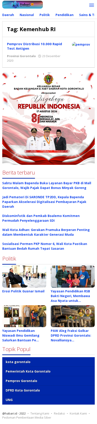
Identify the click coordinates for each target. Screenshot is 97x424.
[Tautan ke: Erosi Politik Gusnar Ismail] (24, 277)
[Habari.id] (22, 4)
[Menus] (91, 5)
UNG (9, 400)
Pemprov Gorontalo (21, 381)
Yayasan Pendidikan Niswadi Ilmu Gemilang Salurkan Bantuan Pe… (20, 335)
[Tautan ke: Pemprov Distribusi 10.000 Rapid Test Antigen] (81, 44)
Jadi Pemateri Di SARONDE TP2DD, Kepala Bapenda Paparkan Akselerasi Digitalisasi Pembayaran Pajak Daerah (44, 202)
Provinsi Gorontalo (21, 56)
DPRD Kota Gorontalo (23, 390)
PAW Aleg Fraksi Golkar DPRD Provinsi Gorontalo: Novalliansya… (71, 335)
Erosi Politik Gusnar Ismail (23, 291)
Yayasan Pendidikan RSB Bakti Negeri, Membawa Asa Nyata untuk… (70, 296)
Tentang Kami (39, 413)
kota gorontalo (18, 362)
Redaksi (59, 413)
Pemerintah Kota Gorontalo (28, 371)
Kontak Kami (78, 413)
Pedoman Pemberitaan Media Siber (26, 417)
